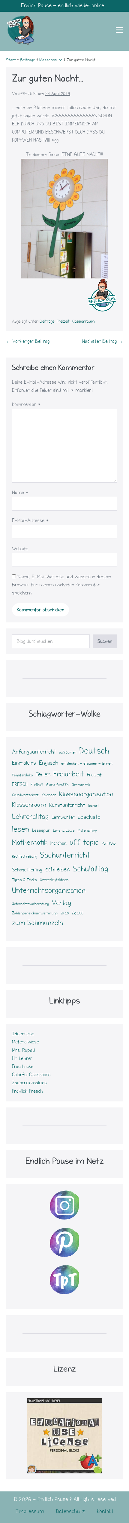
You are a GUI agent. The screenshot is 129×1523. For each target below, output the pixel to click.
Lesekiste (89, 817)
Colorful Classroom (31, 1074)
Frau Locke (22, 1066)
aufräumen (67, 752)
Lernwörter (63, 817)
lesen (20, 829)
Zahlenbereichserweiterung (35, 913)
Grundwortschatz (25, 795)
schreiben (57, 869)
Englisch (48, 763)
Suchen (105, 641)
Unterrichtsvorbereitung (30, 904)
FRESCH (20, 784)
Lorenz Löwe (64, 830)
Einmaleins (24, 763)
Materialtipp (87, 830)
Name (20, 492)
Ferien (43, 774)
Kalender (49, 795)
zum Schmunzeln (37, 923)
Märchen (58, 843)
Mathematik (29, 842)
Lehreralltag (30, 816)
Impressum (30, 1511)
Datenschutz (70, 1511)
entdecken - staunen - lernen (86, 763)
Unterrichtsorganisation (49, 890)
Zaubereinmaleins (29, 1082)
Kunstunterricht (67, 805)
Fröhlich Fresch (27, 1091)
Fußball (37, 784)
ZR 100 (77, 913)
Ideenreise (23, 1033)
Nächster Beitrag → (102, 341)
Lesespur (41, 830)
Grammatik (81, 785)
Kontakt (105, 1511)
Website (20, 548)
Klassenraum (83, 321)
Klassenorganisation (86, 794)
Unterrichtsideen (54, 880)
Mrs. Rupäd (23, 1050)
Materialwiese (25, 1042)
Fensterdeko (22, 775)
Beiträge (47, 321)
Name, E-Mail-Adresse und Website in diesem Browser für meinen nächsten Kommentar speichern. (61, 585)
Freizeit (63, 321)
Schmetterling (27, 870)
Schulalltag (90, 869)
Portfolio (109, 843)
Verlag (61, 903)
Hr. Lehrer (22, 1058)
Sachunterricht (65, 855)
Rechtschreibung (24, 856)
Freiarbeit (68, 774)
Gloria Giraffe (57, 785)
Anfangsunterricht (34, 751)
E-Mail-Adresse (30, 520)
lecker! (93, 805)
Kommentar (26, 404)
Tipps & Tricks (24, 880)
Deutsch (94, 751)
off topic (84, 842)
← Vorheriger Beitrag (28, 341)
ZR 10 (65, 913)
